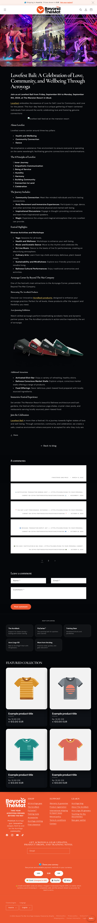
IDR (58, 873)
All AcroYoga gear (35, 803)
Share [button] (15, 435)
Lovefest (15, 103)
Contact (53, 824)
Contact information (74, 918)
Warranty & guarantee (59, 803)
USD (38, 873)
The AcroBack (33, 807)
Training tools (33, 814)
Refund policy (55, 817)
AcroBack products (42, 298)
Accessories (33, 818)
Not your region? (66, 3)
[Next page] (54, 560)
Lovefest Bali (17, 420)
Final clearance (34, 825)
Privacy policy (72, 916)
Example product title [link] (20, 713)
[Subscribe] (67, 851)
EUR (49, 873)
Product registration (58, 807)
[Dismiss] (93, 2)
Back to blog (50, 445)
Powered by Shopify (47, 916)
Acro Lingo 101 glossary (81, 811)
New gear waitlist (79, 820)
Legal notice (87, 918)
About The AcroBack (80, 807)
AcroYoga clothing (35, 821)
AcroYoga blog (77, 803)
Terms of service (85, 916)
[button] (5, 9)
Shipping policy (59, 918)
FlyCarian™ (32, 811)
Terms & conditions (58, 820)
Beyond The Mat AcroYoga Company (28, 916)
